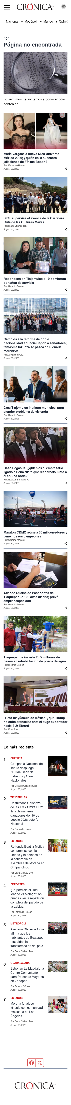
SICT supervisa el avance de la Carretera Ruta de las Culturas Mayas (34, 220)
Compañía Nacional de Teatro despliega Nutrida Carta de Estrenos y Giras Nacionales (26, 772)
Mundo (48, 21)
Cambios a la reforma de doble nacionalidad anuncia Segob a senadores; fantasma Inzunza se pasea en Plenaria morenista (35, 345)
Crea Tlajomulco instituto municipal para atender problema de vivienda (34, 410)
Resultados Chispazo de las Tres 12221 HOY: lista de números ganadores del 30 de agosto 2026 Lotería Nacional (27, 813)
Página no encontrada (33, 45)
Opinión (64, 21)
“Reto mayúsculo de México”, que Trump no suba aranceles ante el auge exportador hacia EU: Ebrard (35, 722)
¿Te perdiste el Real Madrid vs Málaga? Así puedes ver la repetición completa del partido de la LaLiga (27, 898)
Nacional (12, 21)
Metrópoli (30, 21)
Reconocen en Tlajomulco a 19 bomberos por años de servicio (35, 281)
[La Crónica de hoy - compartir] (65, 168)
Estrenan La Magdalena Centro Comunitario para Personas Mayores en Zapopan (27, 974)
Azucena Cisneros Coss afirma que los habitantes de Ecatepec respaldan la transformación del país (27, 937)
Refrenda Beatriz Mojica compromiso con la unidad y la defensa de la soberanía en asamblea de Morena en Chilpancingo (27, 856)
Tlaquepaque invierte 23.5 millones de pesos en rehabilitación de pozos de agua (35, 659)
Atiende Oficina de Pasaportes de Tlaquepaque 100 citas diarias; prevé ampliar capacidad (31, 597)
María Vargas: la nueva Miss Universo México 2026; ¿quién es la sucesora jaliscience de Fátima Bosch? (31, 158)
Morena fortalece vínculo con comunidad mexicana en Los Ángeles (26, 1009)
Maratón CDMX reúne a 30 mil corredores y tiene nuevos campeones (35, 534)
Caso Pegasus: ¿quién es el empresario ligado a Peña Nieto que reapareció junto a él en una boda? (35, 472)
